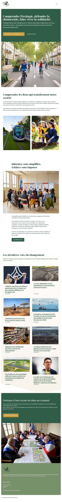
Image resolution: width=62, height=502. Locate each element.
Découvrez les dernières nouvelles (14, 34)
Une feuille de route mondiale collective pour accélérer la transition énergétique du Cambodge (16, 377)
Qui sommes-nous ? (18, 239)
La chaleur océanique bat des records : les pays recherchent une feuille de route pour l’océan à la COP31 (45, 317)
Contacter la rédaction (11, 415)
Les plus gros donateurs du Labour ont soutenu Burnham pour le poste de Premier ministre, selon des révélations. (45, 380)
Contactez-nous (31, 34)
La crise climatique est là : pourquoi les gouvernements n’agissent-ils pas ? (44, 285)
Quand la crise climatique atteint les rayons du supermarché (14, 348)
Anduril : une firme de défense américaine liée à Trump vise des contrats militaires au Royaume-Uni (16, 289)
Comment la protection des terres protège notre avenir (15, 319)
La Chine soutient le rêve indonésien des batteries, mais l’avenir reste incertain (45, 348)
